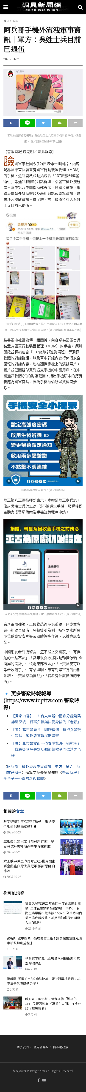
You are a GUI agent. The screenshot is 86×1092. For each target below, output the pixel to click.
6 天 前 (32, 969)
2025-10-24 (13, 832)
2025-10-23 (13, 852)
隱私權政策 (60, 1047)
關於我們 (23, 1047)
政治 (15, 21)
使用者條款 (40, 1047)
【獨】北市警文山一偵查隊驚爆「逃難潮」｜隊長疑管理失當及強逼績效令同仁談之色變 (46, 749)
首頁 (6, 21)
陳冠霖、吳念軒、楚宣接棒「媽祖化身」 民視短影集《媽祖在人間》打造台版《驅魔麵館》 (53, 1003)
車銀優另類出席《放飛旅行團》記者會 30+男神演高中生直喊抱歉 (28, 844)
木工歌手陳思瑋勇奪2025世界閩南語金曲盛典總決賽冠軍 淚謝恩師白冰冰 (29, 866)
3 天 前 (13, 949)
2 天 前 (13, 989)
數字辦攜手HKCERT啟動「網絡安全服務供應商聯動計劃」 (29, 824)
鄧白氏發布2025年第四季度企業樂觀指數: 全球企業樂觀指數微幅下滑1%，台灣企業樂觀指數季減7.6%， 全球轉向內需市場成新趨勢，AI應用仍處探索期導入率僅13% (53, 913)
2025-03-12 (11, 59)
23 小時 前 (34, 928)
